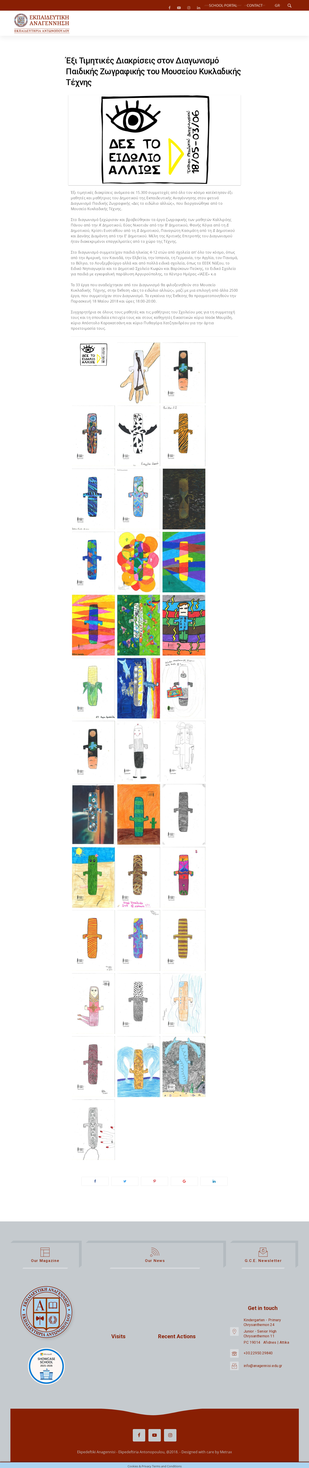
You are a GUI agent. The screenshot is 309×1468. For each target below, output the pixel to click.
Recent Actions (177, 1338)
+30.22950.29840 (258, 1355)
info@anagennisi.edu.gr (263, 1367)
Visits (118, 1338)
